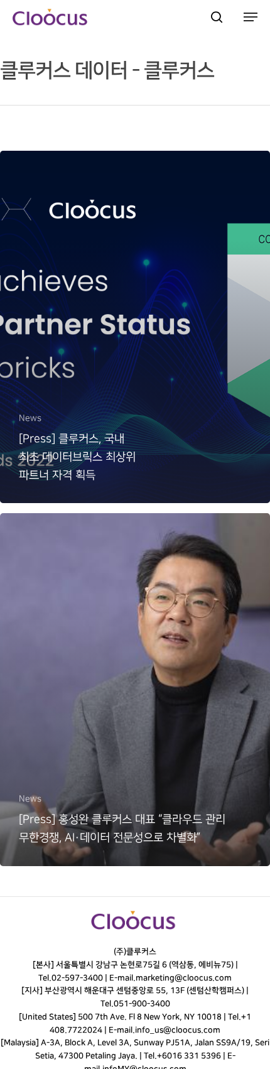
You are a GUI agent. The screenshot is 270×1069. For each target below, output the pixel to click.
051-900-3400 (141, 1003)
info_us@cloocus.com (177, 1030)
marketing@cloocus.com (184, 978)
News (30, 418)
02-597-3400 (77, 978)
